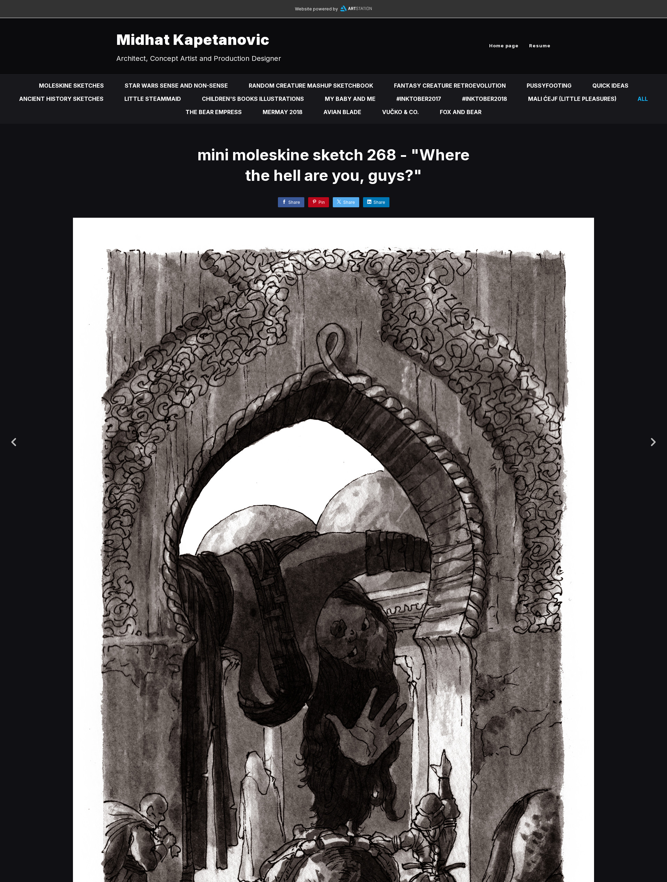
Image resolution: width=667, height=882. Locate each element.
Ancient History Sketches (61, 98)
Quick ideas (610, 85)
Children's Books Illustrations (253, 98)
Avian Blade (342, 112)
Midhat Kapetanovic (193, 39)
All (642, 98)
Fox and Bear (460, 112)
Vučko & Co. (400, 112)
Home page (504, 45)
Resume (540, 45)
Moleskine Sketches (71, 85)
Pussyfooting (549, 85)
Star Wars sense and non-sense (176, 85)
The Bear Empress (214, 112)
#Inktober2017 (418, 98)
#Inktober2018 (484, 98)
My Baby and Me (350, 98)
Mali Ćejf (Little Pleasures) (572, 98)
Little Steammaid (152, 98)
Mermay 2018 (283, 112)
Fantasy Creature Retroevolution (450, 85)
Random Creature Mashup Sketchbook (311, 85)
